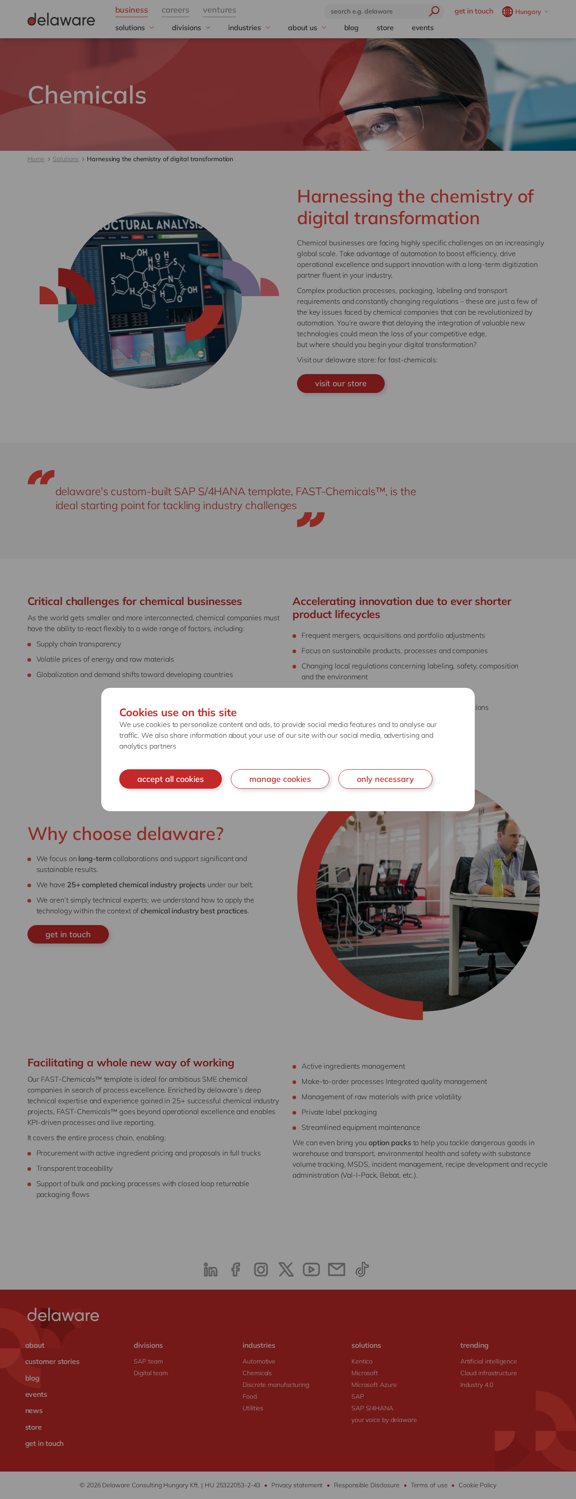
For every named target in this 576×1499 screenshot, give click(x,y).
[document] (288, 750)
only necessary (385, 779)
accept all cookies (170, 779)
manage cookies (280, 779)
